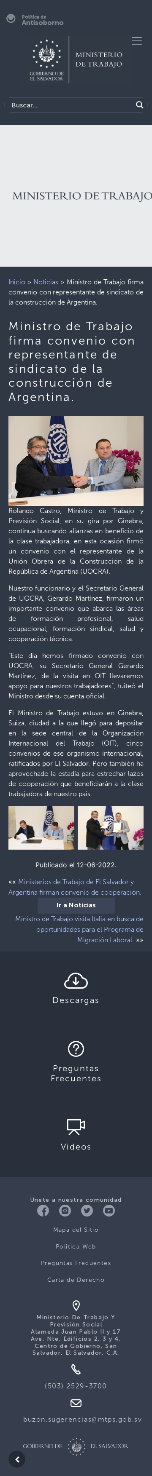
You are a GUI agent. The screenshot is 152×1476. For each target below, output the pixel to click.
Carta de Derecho (76, 1279)
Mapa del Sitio (76, 1229)
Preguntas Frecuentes (76, 1263)
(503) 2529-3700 (76, 1386)
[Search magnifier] (140, 105)
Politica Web (76, 1246)
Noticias (45, 282)
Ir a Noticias (76, 905)
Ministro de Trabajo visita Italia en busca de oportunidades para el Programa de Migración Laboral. (79, 929)
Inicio (16, 282)
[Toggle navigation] (136, 41)
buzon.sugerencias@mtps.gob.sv (82, 1419)
